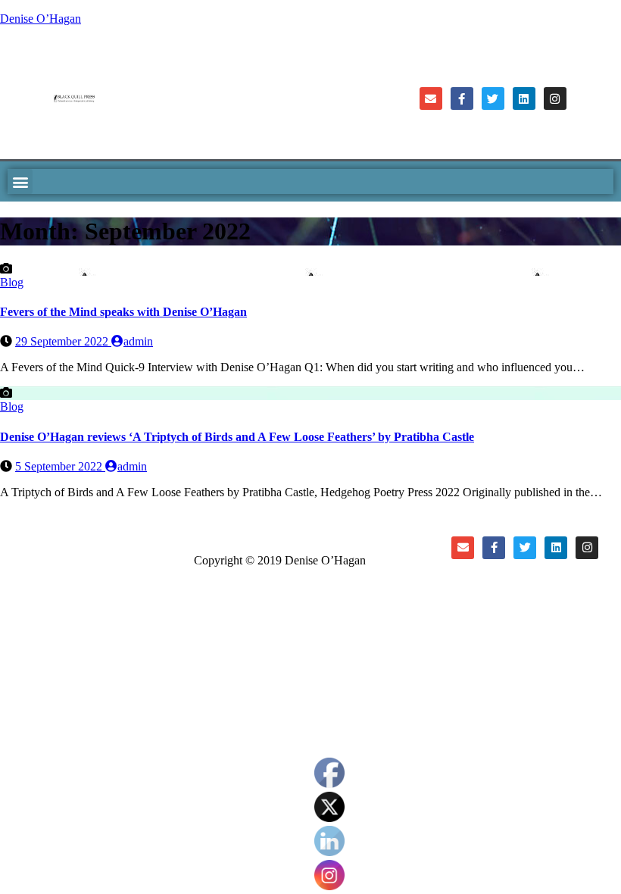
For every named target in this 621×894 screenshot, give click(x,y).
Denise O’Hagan (40, 18)
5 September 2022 (60, 466)
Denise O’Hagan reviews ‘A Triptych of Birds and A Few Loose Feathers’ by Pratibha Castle (237, 436)
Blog (11, 282)
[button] (20, 181)
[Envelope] (431, 98)
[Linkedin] (524, 98)
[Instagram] (555, 98)
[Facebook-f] (462, 98)
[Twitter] (493, 98)
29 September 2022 (63, 341)
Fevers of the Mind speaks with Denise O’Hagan (123, 311)
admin (138, 341)
